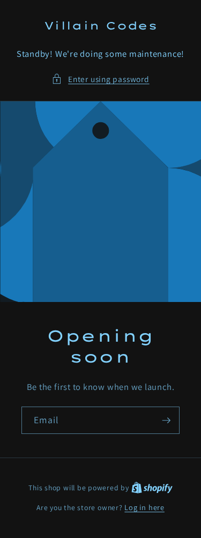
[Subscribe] (166, 420)
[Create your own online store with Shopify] (152, 487)
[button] (100, 79)
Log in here (144, 507)
